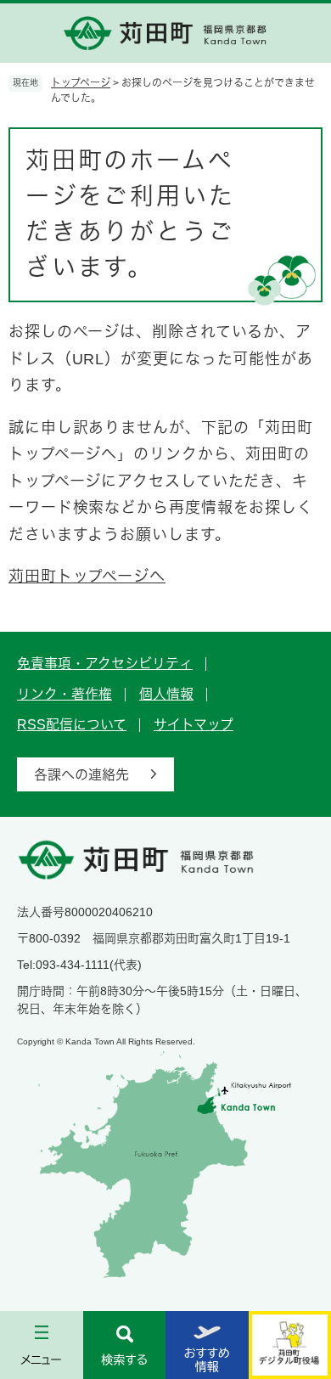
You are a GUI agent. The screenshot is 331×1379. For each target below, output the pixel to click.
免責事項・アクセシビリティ (105, 663)
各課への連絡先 (81, 775)
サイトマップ (193, 725)
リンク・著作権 (64, 694)
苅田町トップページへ (87, 576)
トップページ (80, 83)
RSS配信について (71, 725)
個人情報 (166, 694)
